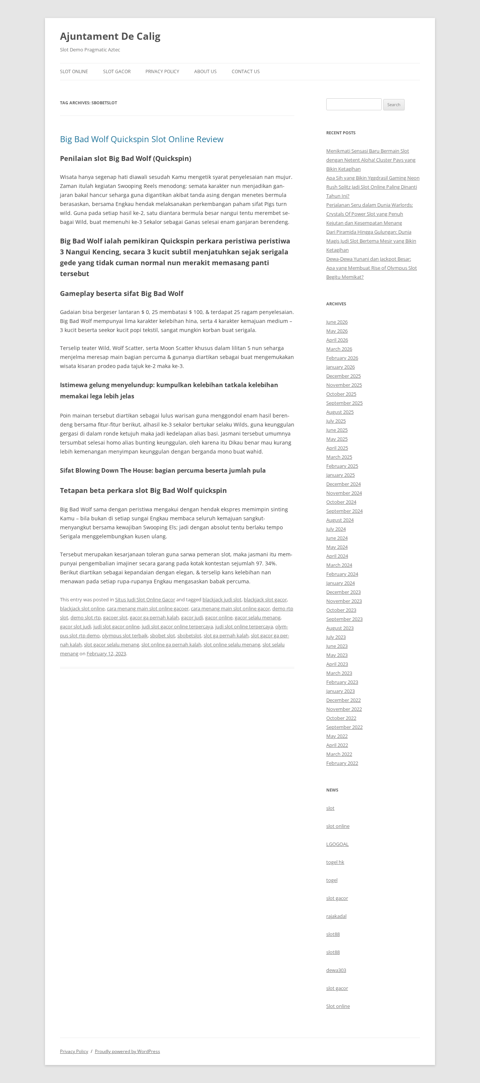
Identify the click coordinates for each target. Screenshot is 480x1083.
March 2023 (339, 673)
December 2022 (343, 700)
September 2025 (344, 403)
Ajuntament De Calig (110, 36)
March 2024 (339, 565)
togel (332, 880)
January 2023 (340, 691)
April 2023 (337, 664)
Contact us (246, 71)
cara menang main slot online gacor (230, 608)
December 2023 (343, 592)
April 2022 (337, 745)
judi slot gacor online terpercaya (177, 626)
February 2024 (342, 574)
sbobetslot (189, 635)
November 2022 (344, 709)
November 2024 (344, 493)
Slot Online (74, 71)
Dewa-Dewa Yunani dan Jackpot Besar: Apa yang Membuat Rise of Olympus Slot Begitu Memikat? (371, 267)
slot (330, 808)
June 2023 (337, 646)
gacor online (218, 617)
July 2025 (336, 421)
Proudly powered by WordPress (127, 1051)
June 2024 (337, 538)
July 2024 (336, 529)
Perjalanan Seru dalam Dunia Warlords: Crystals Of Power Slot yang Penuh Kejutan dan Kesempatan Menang (369, 213)
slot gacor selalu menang (111, 644)
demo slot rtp (85, 617)
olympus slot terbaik (125, 635)
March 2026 (339, 348)
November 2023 (344, 601)
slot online (338, 826)
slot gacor (337, 898)
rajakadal (336, 916)
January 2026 (340, 367)
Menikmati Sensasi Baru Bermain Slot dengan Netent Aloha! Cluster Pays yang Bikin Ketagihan (371, 159)
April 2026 (337, 339)
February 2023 (342, 682)
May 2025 (337, 439)
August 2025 (340, 412)
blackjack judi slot (222, 599)
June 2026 (337, 321)
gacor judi (192, 617)
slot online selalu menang (232, 644)
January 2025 (340, 475)
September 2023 (344, 619)
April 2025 (337, 448)
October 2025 (341, 394)
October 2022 (341, 718)
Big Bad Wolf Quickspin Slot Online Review (142, 138)
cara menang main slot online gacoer (148, 608)
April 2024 (337, 556)
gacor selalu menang (257, 617)
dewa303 (336, 970)
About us (205, 71)
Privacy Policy (162, 71)
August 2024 (340, 520)
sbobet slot (162, 635)
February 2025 (342, 466)
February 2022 (342, 763)
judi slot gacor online (116, 626)
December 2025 (343, 376)
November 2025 (344, 385)
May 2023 (337, 655)
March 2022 (339, 754)
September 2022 (344, 727)
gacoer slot (115, 617)
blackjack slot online (82, 608)
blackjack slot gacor (265, 599)
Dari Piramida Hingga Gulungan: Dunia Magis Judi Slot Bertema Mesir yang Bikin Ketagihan (371, 240)
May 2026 (337, 330)
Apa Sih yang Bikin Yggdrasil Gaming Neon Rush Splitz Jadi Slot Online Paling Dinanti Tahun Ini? (373, 186)
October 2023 (341, 610)
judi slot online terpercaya (244, 626)
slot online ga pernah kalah (171, 644)
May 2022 (337, 736)
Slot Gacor (116, 71)
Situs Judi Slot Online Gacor (145, 599)
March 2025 (339, 457)
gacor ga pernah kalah (154, 617)
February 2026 (342, 357)
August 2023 (340, 628)
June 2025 (337, 430)
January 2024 (340, 583)
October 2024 (341, 502)
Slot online (338, 1006)
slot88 (333, 934)
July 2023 (336, 637)
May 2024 (337, 547)
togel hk (335, 862)
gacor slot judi (75, 626)
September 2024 (344, 511)
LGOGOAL (337, 844)
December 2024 (343, 484)
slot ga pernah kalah (226, 635)
